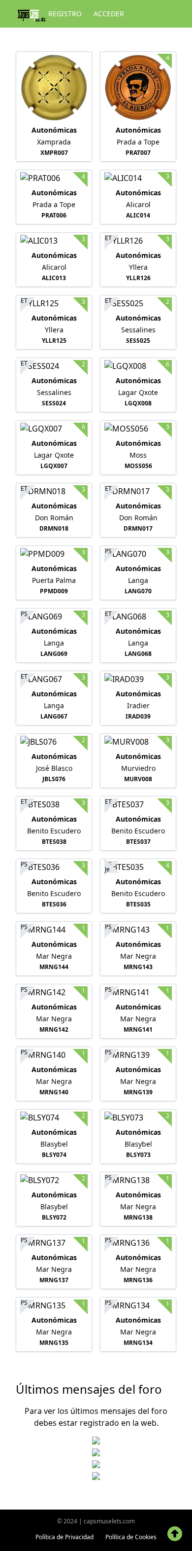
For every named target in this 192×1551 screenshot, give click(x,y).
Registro (65, 13)
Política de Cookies (131, 1537)
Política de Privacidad (64, 1537)
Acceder (109, 13)
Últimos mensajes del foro (89, 1389)
